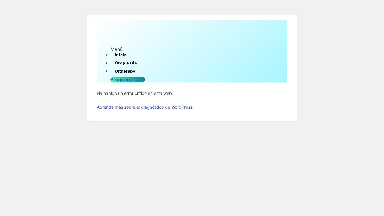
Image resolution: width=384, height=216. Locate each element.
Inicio (121, 54)
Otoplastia (126, 63)
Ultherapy (125, 71)
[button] (192, 49)
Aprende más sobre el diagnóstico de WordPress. (145, 107)
